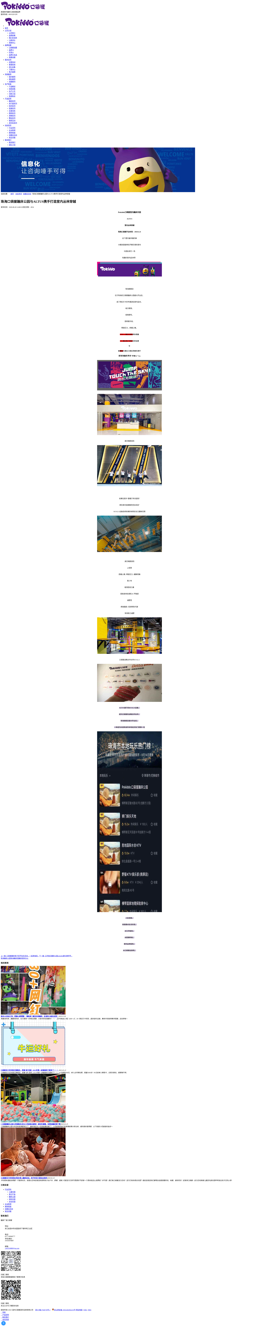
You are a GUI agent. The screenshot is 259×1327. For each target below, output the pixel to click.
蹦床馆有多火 (23, 958)
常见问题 (12, 137)
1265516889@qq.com (12, 1248)
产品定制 (8, 98)
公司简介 (12, 33)
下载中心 (12, 69)
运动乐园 (12, 1201)
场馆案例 (8, 74)
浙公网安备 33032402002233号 (64, 1310)
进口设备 (12, 67)
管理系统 (12, 64)
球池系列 (12, 106)
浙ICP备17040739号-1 (42, 1310)
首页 (6, 28)
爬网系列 (12, 113)
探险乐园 (12, 1199)
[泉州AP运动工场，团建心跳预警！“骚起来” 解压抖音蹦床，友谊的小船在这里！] (33, 1014)
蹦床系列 (12, 101)
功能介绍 (12, 94)
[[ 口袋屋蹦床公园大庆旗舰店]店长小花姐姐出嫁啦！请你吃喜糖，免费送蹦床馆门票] (33, 1122)
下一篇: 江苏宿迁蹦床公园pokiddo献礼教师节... (55, 956)
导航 (3, 1312)
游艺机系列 (13, 123)
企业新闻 (12, 130)
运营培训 (12, 62)
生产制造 (8, 84)
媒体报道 (12, 133)
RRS (89, 1310)
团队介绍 (12, 145)
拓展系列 (12, 108)
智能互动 (12, 120)
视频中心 (12, 43)
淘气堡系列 (13, 103)
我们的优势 (13, 38)
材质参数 (12, 89)
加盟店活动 (13, 135)
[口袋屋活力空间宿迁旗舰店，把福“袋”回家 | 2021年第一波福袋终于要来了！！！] (33, 1068)
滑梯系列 (12, 116)
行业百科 (12, 128)
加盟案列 (12, 81)
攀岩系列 (12, 118)
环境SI (11, 52)
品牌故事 (12, 35)
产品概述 (12, 86)
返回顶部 (5, 1320)
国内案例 (12, 77)
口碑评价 (12, 40)
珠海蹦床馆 (15, 958)
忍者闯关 (12, 111)
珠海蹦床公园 (6, 958)
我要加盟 (12, 57)
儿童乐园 (12, 1192)
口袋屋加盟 (13, 47)
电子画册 (12, 72)
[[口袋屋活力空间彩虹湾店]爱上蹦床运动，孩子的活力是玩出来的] (33, 1176)
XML (85, 1310)
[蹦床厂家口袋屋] (23, 9)
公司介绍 (8, 30)
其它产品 (12, 1194)
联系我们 (8, 140)
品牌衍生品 (13, 55)
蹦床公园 (12, 1197)
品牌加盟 (8, 45)
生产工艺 (12, 91)
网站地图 (79, 1310)
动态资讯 (8, 125)
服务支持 (8, 60)
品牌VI (11, 50)
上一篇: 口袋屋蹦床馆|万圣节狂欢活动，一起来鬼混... (20, 956)
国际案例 (12, 79)
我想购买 (12, 96)
